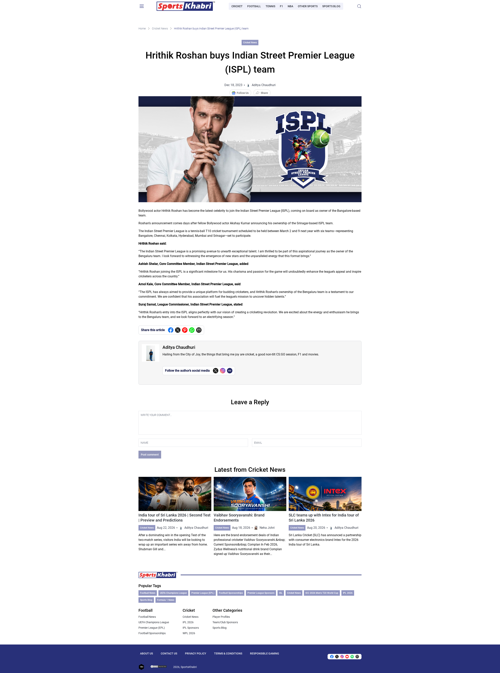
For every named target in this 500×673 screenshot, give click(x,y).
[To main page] (185, 6)
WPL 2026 (189, 633)
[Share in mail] (199, 330)
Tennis (270, 6)
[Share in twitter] (177, 330)
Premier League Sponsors (260, 593)
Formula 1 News (165, 600)
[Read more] (174, 516)
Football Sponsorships (231, 593)
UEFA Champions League (173, 593)
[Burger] (141, 6)
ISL (280, 593)
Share (264, 92)
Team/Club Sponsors (225, 622)
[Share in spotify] (352, 656)
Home (142, 28)
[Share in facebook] (170, 330)
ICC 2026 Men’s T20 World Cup (321, 593)
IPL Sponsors (191, 627)
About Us (146, 653)
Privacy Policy (195, 653)
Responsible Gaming (264, 653)
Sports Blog (331, 6)
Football (254, 6)
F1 (281, 6)
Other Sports (308, 6)
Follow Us (243, 92)
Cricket (237, 6)
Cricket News (160, 28)
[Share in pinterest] (185, 330)
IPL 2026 (348, 593)
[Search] (359, 6)
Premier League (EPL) (202, 593)
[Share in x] (337, 656)
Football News (147, 593)
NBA (290, 6)
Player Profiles (221, 616)
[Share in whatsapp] (192, 330)
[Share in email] (357, 656)
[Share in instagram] (342, 656)
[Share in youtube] (347, 656)
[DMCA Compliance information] (159, 667)
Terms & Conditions (228, 653)
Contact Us (169, 653)
